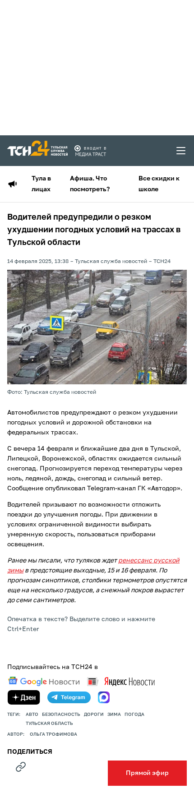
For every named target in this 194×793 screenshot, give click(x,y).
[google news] (44, 682)
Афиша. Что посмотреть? (90, 184)
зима (114, 714)
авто (32, 714)
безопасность (61, 714)
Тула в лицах (41, 184)
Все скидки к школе (159, 184)
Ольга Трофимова (53, 734)
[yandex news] (121, 681)
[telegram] (69, 697)
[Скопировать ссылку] (20, 767)
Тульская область (49, 723)
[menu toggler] (181, 150)
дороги (94, 714)
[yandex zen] (24, 697)
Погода (134, 714)
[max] (104, 697)
